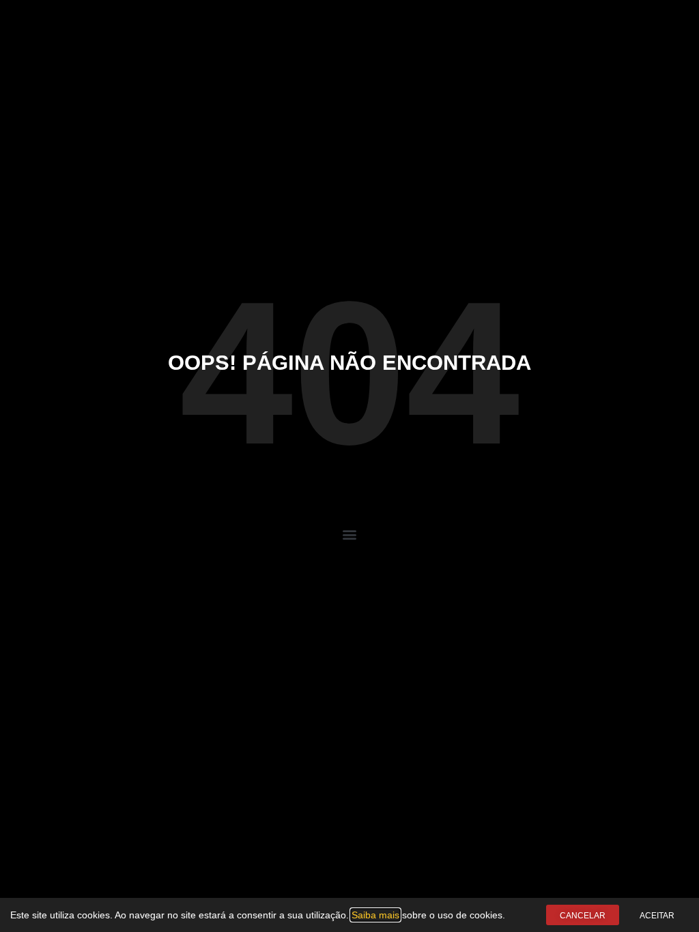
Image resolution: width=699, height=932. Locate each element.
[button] (350, 534)
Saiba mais (375, 914)
